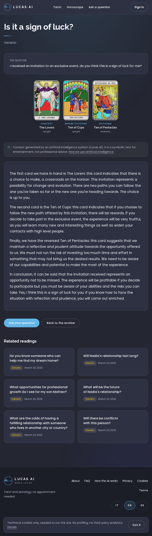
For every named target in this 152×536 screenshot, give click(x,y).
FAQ (87, 481)
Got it (136, 525)
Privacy (127, 481)
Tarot (57, 7)
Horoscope (75, 7)
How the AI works (106, 481)
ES (142, 505)
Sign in (139, 7)
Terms (143, 490)
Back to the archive (61, 323)
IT (117, 505)
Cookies (142, 481)
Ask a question (99, 7)
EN (130, 505)
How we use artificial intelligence (91, 152)
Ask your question (22, 323)
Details (12, 527)
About (75, 481)
